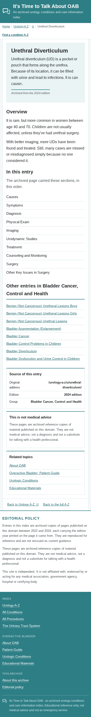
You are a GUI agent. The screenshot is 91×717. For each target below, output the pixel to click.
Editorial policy (13, 687)
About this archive (15, 680)
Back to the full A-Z (56, 504)
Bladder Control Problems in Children (33, 343)
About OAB (17, 465)
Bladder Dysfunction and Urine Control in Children (43, 358)
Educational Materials (25, 488)
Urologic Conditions (23, 480)
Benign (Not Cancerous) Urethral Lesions (36, 321)
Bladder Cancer (17, 336)
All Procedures (13, 619)
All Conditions (12, 612)
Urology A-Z (21, 26)
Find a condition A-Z (15, 35)
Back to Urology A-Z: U (22, 504)
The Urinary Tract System (21, 626)
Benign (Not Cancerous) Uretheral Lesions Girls (41, 313)
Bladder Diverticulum (21, 351)
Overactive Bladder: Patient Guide (34, 473)
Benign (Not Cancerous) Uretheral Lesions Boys (41, 306)
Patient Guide (12, 650)
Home (6, 26)
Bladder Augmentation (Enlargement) (33, 328)
